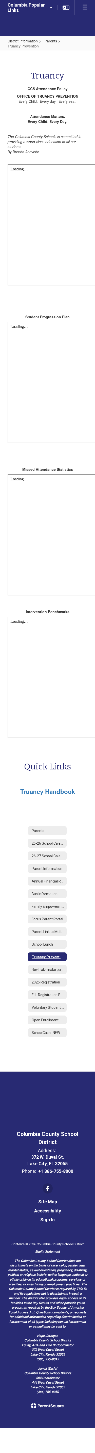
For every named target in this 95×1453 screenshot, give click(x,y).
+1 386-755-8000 (55, 1171)
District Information (23, 40)
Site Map (47, 1201)
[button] (30, 7)
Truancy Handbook (47, 791)
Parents (51, 40)
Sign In (47, 1219)
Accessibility (47, 1210)
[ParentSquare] (47, 1406)
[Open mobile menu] (85, 7)
